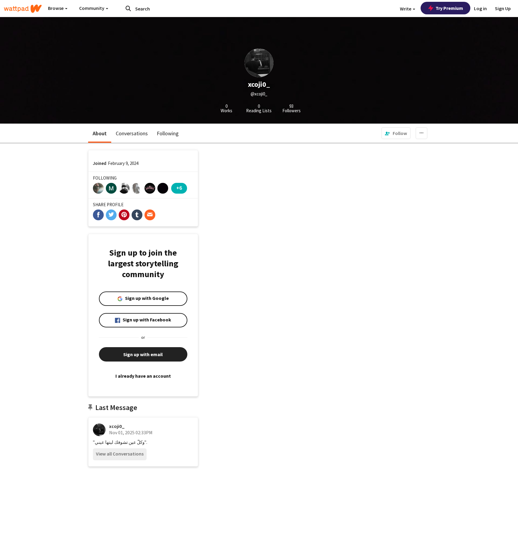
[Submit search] (128, 8)
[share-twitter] (111, 214)
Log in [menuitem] (480, 8)
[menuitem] (396, 133)
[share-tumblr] (137, 214)
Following (168, 133)
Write (406, 9)
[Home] (23, 9)
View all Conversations (120, 454)
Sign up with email (143, 354)
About (100, 133)
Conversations (132, 133)
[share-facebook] (98, 214)
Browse (56, 8)
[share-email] (149, 214)
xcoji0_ (117, 426)
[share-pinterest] (124, 214)
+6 (179, 187)
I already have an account (143, 376)
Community (92, 8)
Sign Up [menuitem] (503, 8)
